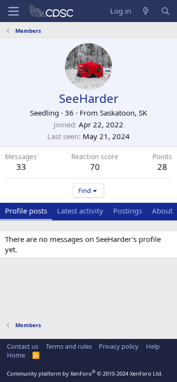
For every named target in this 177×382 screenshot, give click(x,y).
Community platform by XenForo (85, 373)
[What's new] (145, 11)
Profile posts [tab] (26, 210)
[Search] (165, 11)
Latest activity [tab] (80, 210)
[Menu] (13, 11)
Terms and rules (69, 346)
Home (16, 355)
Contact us (22, 346)
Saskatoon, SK (123, 113)
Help (153, 346)
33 (21, 166)
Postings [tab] (127, 210)
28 (162, 166)
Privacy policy (119, 346)
